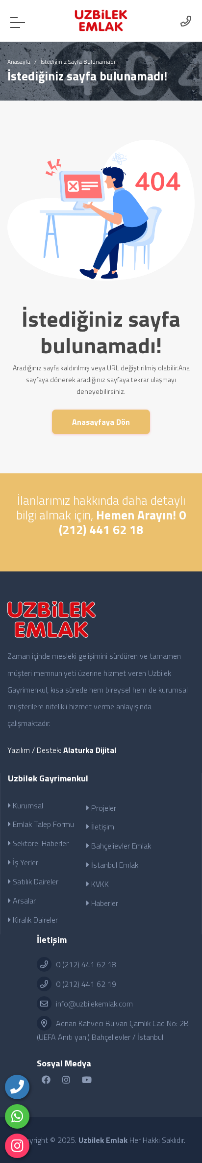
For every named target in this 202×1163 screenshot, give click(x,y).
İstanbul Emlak (113, 865)
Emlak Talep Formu (42, 824)
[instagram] (17, 1146)
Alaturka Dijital (89, 750)
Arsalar (23, 900)
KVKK (99, 884)
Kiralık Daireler (34, 920)
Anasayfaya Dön (101, 422)
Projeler (102, 808)
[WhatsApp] (17, 1116)
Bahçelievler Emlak (120, 846)
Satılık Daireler (34, 881)
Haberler (103, 903)
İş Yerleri (25, 862)
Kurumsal (27, 805)
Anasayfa (18, 61)
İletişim (101, 826)
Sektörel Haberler (40, 843)
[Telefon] (17, 1087)
